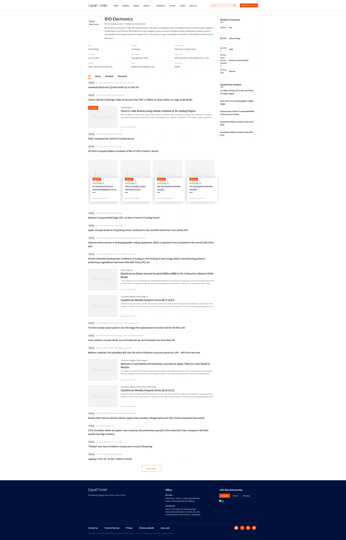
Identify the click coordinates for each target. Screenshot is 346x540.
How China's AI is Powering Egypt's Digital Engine (236, 102)
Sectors (146, 5)
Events (182, 5)
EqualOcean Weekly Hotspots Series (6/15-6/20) (237, 123)
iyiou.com (165, 527)
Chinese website (146, 527)
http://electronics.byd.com (100, 66)
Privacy (129, 527)
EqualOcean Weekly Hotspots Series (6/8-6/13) (236, 133)
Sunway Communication (239, 60)
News (116, 5)
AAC (230, 27)
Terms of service (111, 527)
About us (193, 5)
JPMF (231, 49)
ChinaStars (160, 5)
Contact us (93, 527)
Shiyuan (232, 71)
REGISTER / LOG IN (248, 5)
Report (136, 5)
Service (172, 5)
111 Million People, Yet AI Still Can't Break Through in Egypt (236, 92)
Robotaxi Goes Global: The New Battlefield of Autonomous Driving (237, 113)
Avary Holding (234, 38)
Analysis (125, 5)
